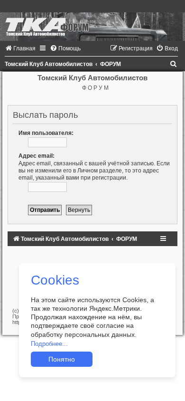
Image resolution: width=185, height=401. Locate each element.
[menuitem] (20, 48)
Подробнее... (49, 343)
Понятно (61, 359)
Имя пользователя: (46, 133)
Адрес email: (36, 156)
